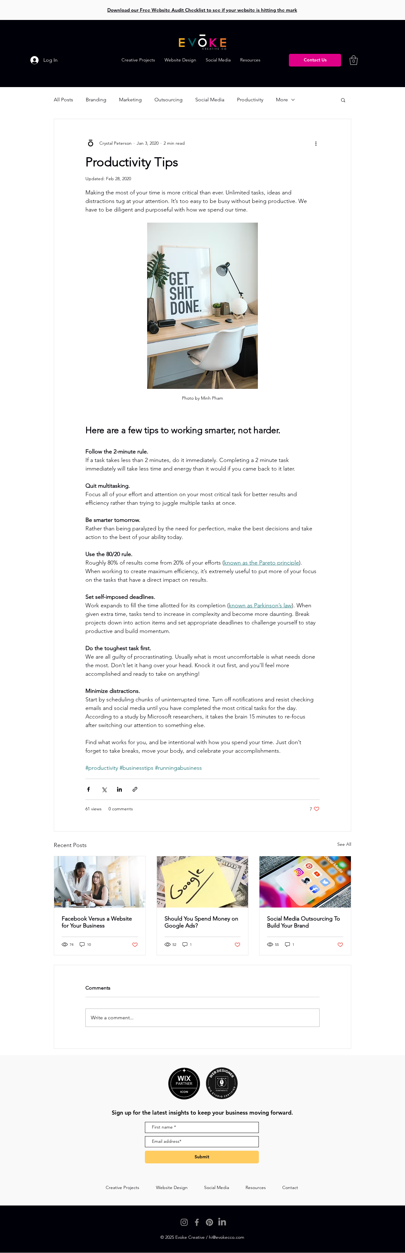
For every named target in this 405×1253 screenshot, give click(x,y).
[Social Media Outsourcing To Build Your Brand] (305, 882)
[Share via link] (135, 789)
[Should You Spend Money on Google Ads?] (202, 882)
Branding (96, 100)
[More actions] (316, 143)
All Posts (63, 100)
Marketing (130, 100)
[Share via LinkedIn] (119, 789)
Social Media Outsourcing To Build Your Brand (303, 922)
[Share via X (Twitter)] (104, 789)
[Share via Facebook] (88, 789)
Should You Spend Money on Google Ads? (201, 922)
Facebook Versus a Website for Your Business (97, 922)
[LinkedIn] (222, 1222)
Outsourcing (168, 100)
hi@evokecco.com (226, 1237)
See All (344, 844)
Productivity (250, 100)
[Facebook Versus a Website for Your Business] (100, 882)
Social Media (209, 100)
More (282, 100)
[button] (250, 60)
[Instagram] (184, 1222)
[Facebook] (197, 1222)
